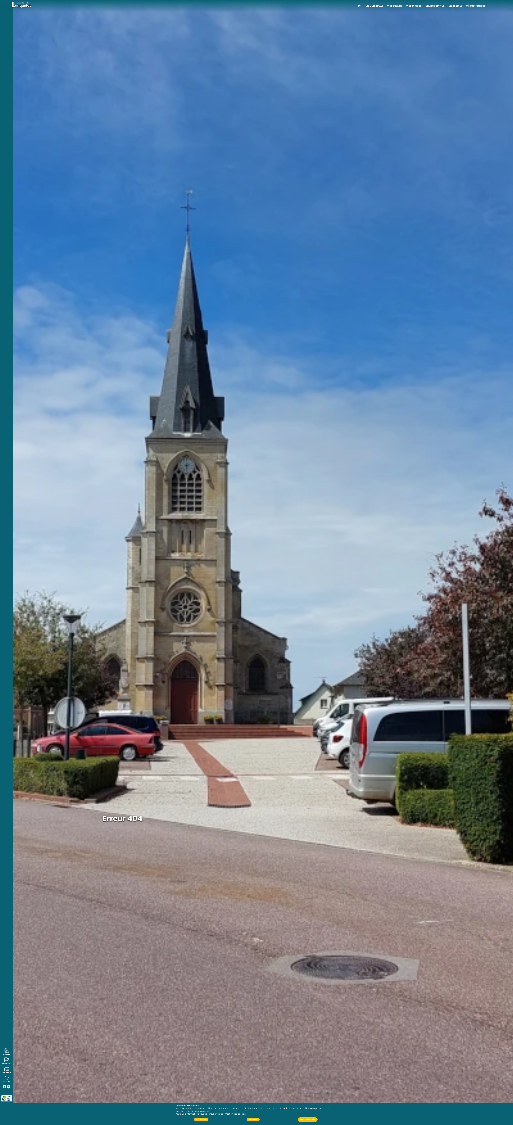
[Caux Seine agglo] (6, 1098)
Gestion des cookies (235, 1114)
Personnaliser (307, 1119)
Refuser (253, 1119)
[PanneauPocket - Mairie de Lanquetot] (8, 1087)
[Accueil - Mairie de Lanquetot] (359, 5)
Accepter (201, 1119)
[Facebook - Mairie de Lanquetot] (4, 1087)
